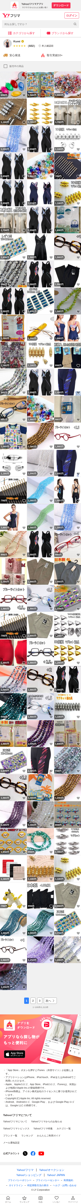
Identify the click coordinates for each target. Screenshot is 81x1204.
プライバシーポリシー (19, 1180)
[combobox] (40, 24)
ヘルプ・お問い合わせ (64, 1185)
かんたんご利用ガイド (49, 1135)
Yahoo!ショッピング (28, 1175)
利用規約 (68, 1180)
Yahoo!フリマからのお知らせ (46, 1121)
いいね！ (24, 95)
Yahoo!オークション (51, 1170)
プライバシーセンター (47, 1180)
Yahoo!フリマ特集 (43, 1128)
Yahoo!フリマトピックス (16, 1128)
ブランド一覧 (10, 1135)
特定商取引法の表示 (38, 1185)
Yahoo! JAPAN (56, 1175)
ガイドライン (16, 1185)
